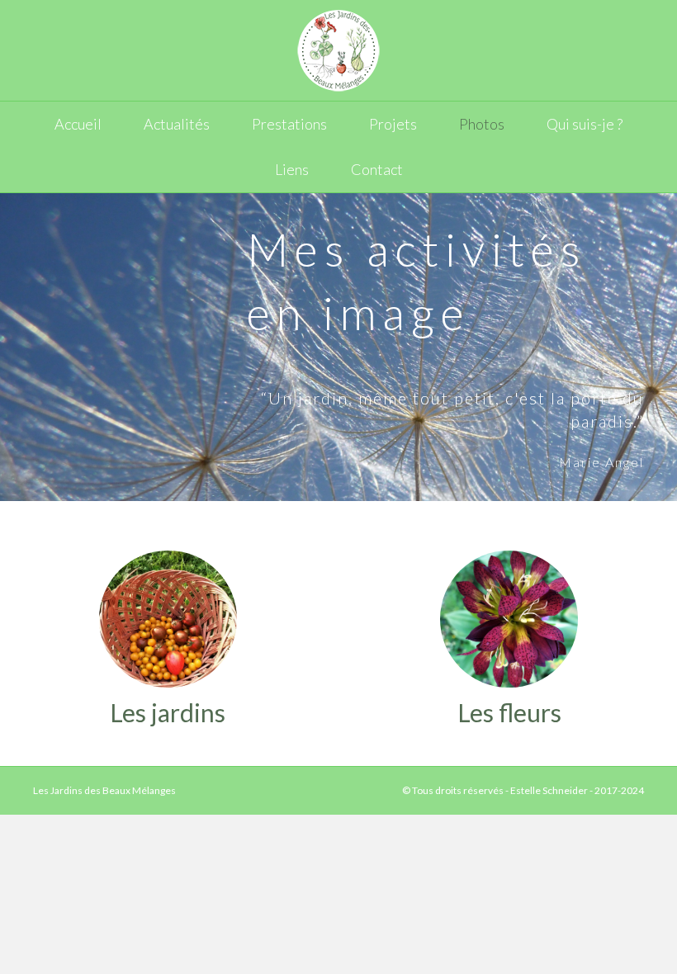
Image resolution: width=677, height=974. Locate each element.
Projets (393, 124)
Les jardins (167, 712)
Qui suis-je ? (585, 124)
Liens (292, 169)
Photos (481, 124)
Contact (377, 169)
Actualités (177, 124)
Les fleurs (509, 712)
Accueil (78, 124)
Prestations (289, 124)
